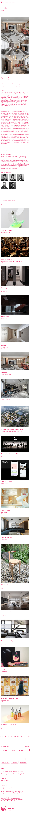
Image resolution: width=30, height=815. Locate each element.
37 (24, 736)
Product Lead (14, 762)
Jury (6, 771)
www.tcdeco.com (5, 150)
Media (15, 774)
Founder (13, 759)
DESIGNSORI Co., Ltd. (6, 781)
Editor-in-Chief (21, 759)
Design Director (5, 762)
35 (18, 736)
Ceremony (4, 774)
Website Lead (23, 762)
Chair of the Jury (5, 759)
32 (8, 736)
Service (15, 771)
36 (21, 736)
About (2, 771)
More (26, 746)
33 (12, 736)
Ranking (10, 774)
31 (5, 736)
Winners (20, 771)
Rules (10, 771)
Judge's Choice (22, 774)
